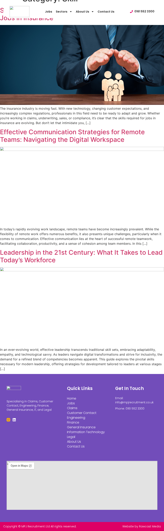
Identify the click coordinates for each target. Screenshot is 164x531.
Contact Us (106, 12)
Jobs (48, 12)
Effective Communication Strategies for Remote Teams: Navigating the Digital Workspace (72, 135)
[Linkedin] (14, 420)
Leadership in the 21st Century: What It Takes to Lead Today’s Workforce (81, 256)
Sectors (61, 12)
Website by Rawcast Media (141, 526)
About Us (82, 12)
